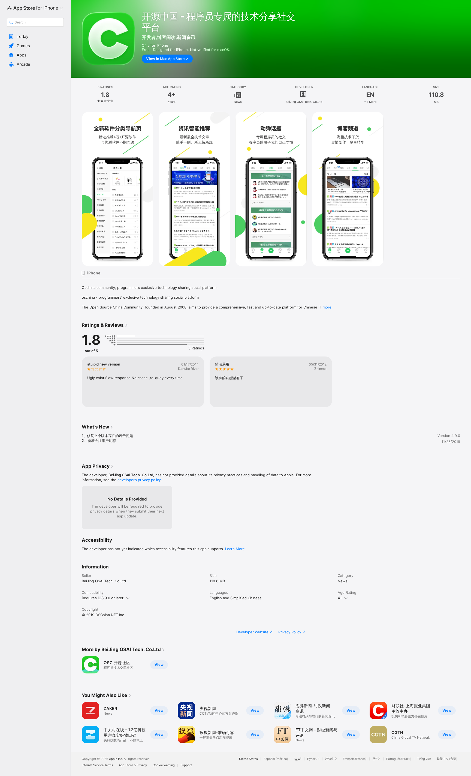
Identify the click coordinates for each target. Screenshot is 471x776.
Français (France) (355, 758)
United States (248, 758)
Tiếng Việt (424, 758)
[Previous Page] (76, 722)
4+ (340, 598)
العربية (297, 758)
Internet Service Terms (97, 765)
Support (186, 765)
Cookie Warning (164, 765)
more (327, 307)
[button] (35, 36)
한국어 (376, 758)
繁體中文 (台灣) (447, 758)
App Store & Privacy (133, 765)
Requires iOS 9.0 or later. (103, 598)
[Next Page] (465, 722)
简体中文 (331, 758)
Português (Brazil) (398, 758)
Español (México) (276, 758)
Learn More (235, 549)
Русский (313, 758)
